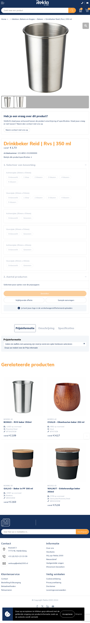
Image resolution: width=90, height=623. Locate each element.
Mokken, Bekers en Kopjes (23, 19)
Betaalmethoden (8, 586)
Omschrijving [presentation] (46, 328)
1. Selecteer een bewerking (19, 164)
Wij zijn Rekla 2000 (54, 555)
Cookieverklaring (53, 579)
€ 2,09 (10, 435)
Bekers (40, 19)
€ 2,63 (10, 501)
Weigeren (78, 614)
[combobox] (34, 10)
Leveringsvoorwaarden (56, 590)
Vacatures (50, 552)
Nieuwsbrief (51, 559)
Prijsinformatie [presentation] (25, 328)
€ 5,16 (53, 505)
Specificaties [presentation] (66, 328)
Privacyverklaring (53, 582)
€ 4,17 (53, 435)
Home (3, 19)
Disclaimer (50, 586)
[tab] (25, 328)
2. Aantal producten (15, 276)
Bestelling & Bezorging (11, 582)
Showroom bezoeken (55, 567)
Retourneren (6, 590)
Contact (4, 579)
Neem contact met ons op (17, 130)
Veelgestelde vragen (55, 563)
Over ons (50, 548)
